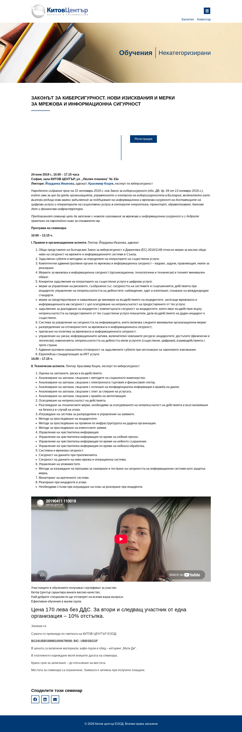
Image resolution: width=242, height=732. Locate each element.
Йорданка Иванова (59, 183)
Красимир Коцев (100, 183)
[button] (143, 139)
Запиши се (38, 626)
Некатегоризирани (185, 52)
